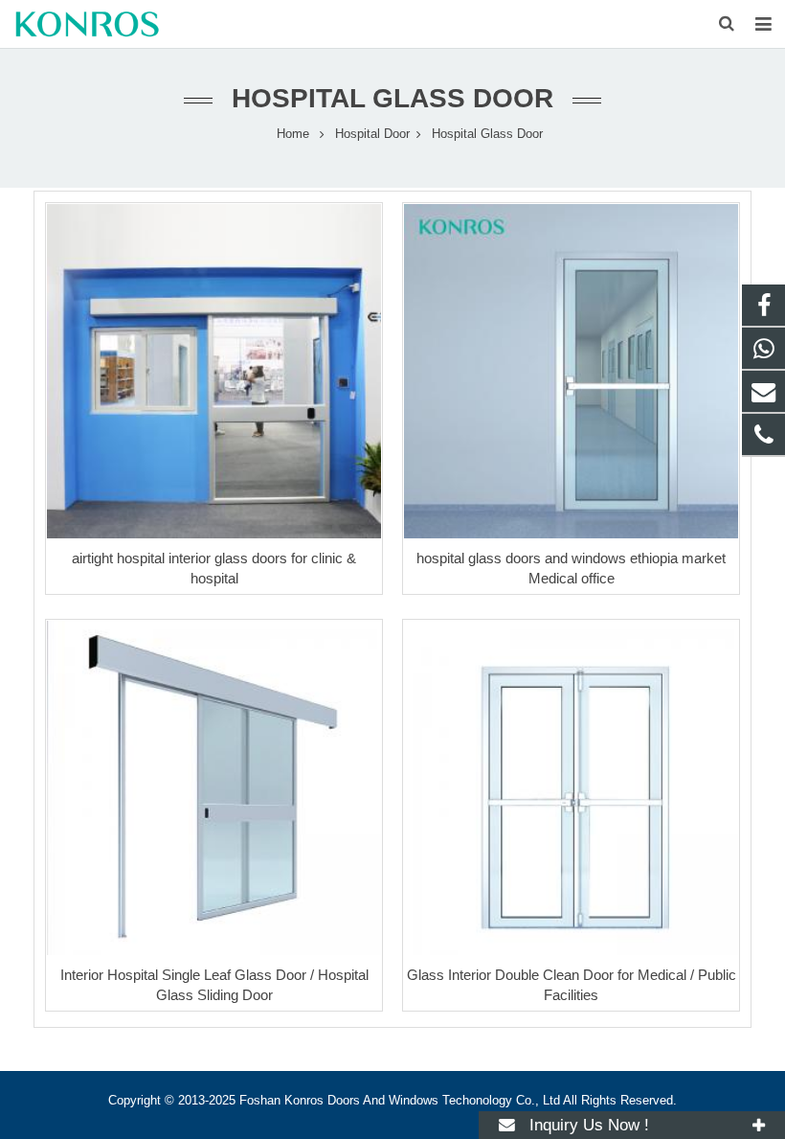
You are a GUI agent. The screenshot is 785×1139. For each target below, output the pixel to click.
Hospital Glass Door (392, 98)
